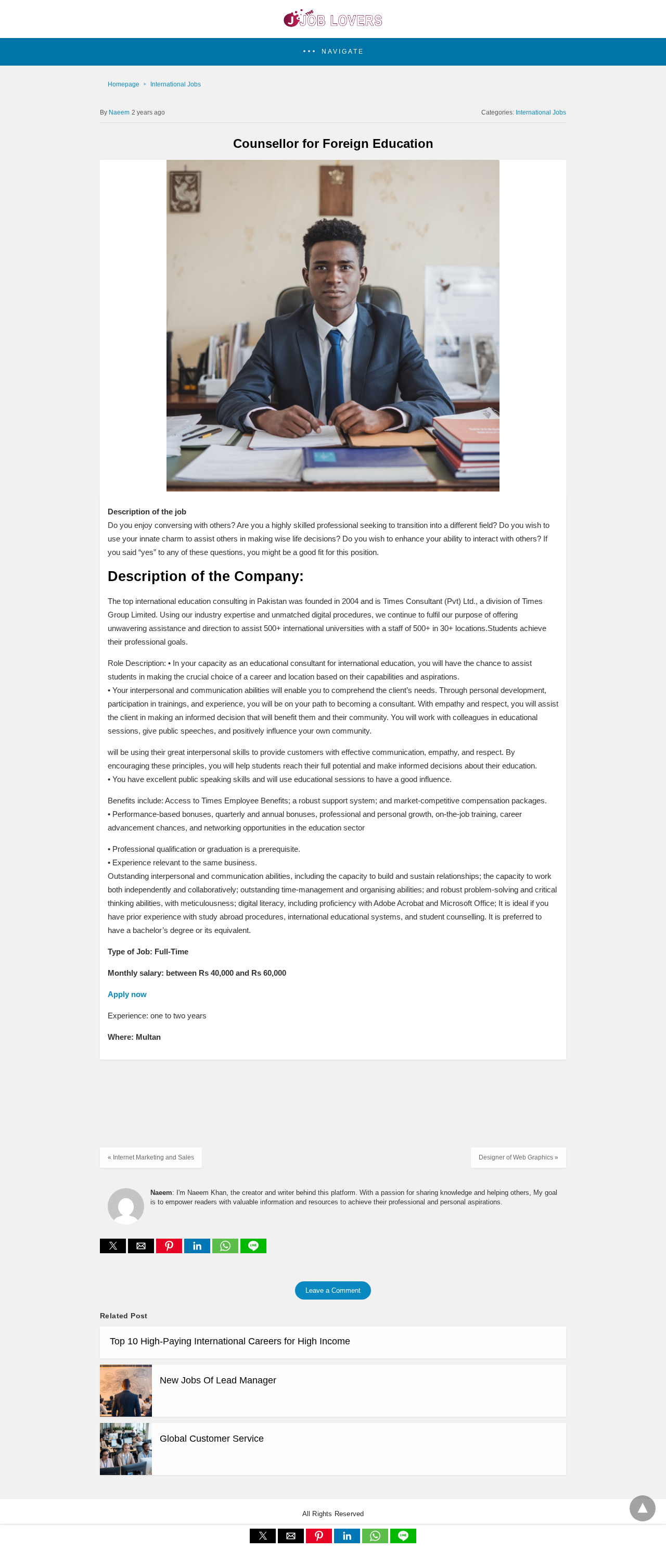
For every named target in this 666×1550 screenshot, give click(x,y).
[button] (333, 52)
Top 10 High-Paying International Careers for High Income (230, 1341)
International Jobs (175, 84)
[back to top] (643, 1508)
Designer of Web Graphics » (518, 1157)
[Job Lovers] (333, 24)
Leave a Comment (333, 1290)
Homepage (123, 84)
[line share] (253, 1250)
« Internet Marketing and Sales (151, 1157)
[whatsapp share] (226, 1250)
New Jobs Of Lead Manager (218, 1380)
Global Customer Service (212, 1438)
